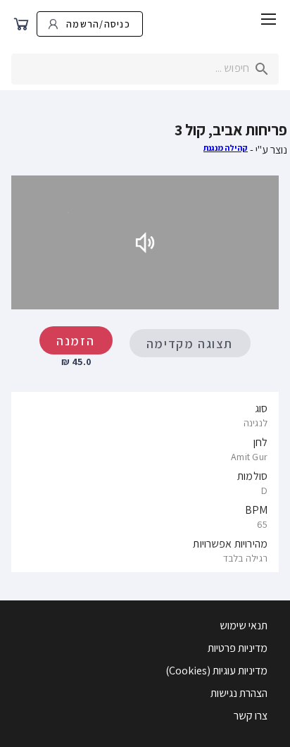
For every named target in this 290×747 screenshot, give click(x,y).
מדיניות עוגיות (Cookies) (216, 670)
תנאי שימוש (243, 625)
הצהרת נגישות (238, 693)
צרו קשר (250, 715)
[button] (269, 21)
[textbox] (145, 69)
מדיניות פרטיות (237, 648)
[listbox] (145, 482)
